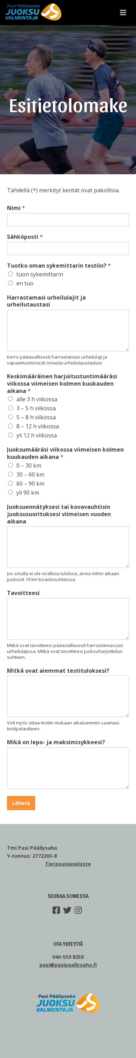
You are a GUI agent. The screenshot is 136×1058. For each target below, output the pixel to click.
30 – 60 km (30, 474)
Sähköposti (25, 237)
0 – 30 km (28, 465)
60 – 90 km (30, 483)
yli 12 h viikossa (36, 435)
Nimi (16, 208)
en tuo (24, 283)
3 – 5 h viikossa (36, 408)
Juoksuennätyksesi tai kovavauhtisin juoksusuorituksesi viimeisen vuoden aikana (59, 514)
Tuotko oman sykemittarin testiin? (59, 265)
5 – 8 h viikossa (36, 417)
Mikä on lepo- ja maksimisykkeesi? (56, 742)
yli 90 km (27, 492)
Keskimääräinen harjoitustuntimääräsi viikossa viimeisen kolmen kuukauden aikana (62, 383)
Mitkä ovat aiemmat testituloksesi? (58, 670)
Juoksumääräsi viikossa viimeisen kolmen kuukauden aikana (65, 453)
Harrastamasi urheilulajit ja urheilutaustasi (46, 301)
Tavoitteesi (23, 593)
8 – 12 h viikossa (37, 426)
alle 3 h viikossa (36, 399)
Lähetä (21, 803)
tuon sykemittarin (39, 274)
